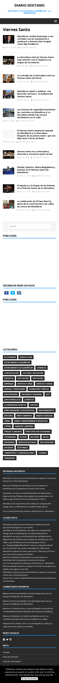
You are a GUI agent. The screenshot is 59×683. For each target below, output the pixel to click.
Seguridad (9, 442)
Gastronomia (11, 394)
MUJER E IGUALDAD (44, 415)
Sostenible (22, 447)
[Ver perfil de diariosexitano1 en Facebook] (4, 639)
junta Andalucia (12, 399)
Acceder (6, 652)
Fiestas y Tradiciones (14, 389)
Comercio (41, 368)
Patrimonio (10, 437)
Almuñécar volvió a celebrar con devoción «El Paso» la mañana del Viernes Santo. (35, 94)
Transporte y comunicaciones (19, 453)
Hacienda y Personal (32, 394)
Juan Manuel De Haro (28, 47)
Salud (46, 437)
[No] (55, 674)
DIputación (23, 378)
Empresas (8, 384)
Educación (38, 378)
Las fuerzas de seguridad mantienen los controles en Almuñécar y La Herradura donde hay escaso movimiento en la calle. (36, 113)
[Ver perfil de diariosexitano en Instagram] (10, 639)
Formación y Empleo (39, 389)
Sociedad (8, 447)
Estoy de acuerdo (29, 679)
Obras (7, 421)
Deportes (8, 378)
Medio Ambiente (24, 415)
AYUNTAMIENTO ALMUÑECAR (17, 362)
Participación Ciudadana (38, 431)
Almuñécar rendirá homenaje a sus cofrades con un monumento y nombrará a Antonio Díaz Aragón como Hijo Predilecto (35, 40)
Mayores (8, 415)
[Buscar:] (30, 226)
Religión (35, 437)
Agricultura (26, 357)
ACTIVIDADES (10, 357)
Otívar (7, 426)
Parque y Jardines (13, 431)
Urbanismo (9, 458)
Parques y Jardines (24, 426)
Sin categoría (47, 442)
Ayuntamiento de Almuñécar (18, 368)
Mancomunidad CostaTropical (19, 410)
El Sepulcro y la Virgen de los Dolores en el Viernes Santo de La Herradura (36, 186)
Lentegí (34, 405)
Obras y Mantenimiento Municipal (31, 421)
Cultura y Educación (33, 373)
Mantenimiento (46, 410)
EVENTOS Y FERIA (24, 384)
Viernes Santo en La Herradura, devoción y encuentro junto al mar (35, 152)
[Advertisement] (29, 261)
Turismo (42, 453)
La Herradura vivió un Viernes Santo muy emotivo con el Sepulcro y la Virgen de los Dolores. (35, 60)
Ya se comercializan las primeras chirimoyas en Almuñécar (28, 511)
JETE (48, 394)
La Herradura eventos (15, 405)
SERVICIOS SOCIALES (27, 442)
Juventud (29, 399)
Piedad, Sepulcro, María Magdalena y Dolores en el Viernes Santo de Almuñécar (36, 170)
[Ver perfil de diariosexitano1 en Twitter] (7, 639)
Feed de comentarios (12, 661)
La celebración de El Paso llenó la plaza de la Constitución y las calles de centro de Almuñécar (35, 204)
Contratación (11, 373)
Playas (23, 437)
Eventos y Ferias (44, 384)
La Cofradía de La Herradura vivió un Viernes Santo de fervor (36, 76)
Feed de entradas (10, 657)
